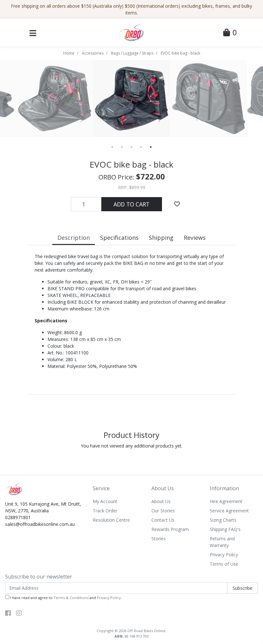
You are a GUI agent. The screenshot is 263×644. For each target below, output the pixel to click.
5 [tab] (151, 147)
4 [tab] (141, 147)
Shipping (161, 237)
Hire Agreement (226, 501)
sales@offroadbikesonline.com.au (40, 524)
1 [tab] (112, 147)
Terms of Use (224, 564)
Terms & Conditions (71, 597)
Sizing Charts (223, 520)
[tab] (73, 238)
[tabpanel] (54, 98)
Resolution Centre (111, 520)
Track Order (105, 511)
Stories (158, 538)
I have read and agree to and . (65, 597)
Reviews (195, 237)
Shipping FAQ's (225, 529)
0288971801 (18, 517)
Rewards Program (170, 529)
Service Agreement (229, 511)
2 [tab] (122, 147)
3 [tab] (131, 147)
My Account (105, 501)
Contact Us (162, 520)
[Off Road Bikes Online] (131, 32)
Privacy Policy (224, 555)
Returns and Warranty (222, 541)
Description (73, 237)
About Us (161, 501)
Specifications (119, 237)
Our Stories (163, 511)
